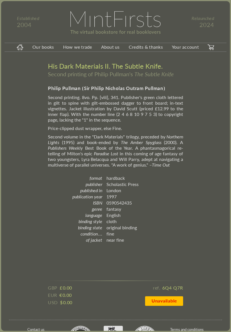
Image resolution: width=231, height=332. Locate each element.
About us (110, 47)
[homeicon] (20, 47)
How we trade (77, 47)
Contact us (36, 329)
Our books (43, 47)
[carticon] (211, 47)
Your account (185, 47)
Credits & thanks (146, 47)
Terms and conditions (187, 329)
